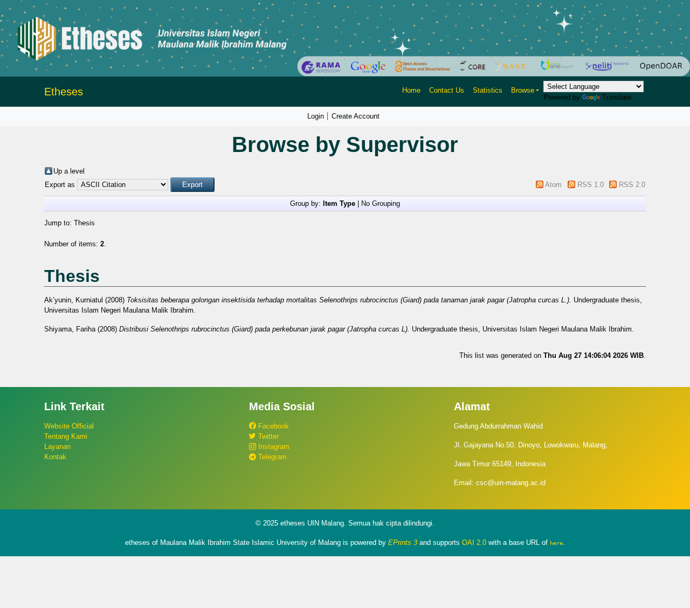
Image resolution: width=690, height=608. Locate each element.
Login (315, 116)
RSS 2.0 (632, 185)
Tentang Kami (65, 436)
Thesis (84, 223)
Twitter (267, 436)
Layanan (57, 447)
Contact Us (446, 90)
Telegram (271, 457)
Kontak (55, 457)
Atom (553, 185)
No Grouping (380, 203)
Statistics (487, 90)
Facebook (272, 426)
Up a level (69, 171)
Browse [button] (522, 90)
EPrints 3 (402, 542)
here (556, 543)
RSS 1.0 (590, 185)
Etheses (63, 92)
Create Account (356, 116)
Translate (616, 97)
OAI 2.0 (474, 542)
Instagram (272, 447)
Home (411, 90)
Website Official (69, 426)
